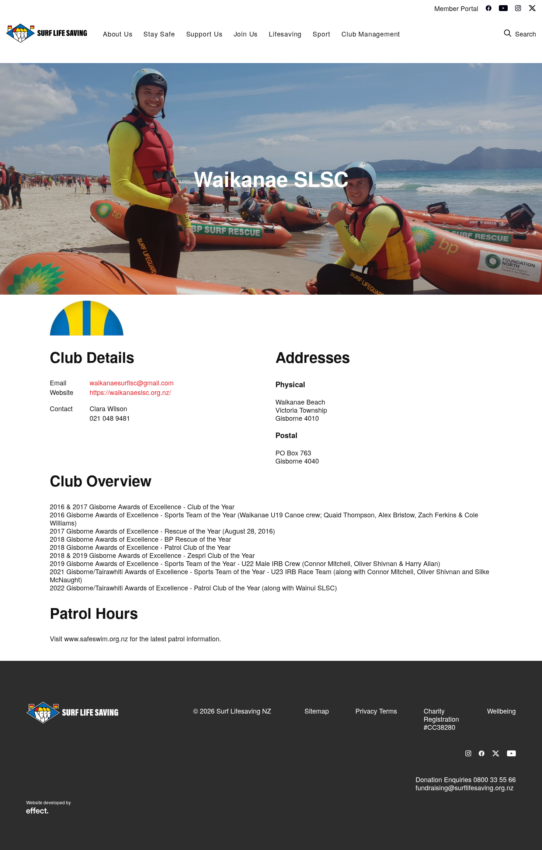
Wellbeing (501, 710)
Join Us (246, 33)
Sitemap (317, 710)
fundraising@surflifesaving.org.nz (465, 787)
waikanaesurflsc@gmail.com (132, 382)
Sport (321, 33)
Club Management (370, 33)
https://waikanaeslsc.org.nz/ (130, 392)
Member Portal (456, 8)
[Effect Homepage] (37, 811)
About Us (117, 33)
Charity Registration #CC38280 (441, 719)
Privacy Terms (376, 710)
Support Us (204, 33)
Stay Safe (159, 33)
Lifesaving (285, 33)
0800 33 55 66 (494, 779)
